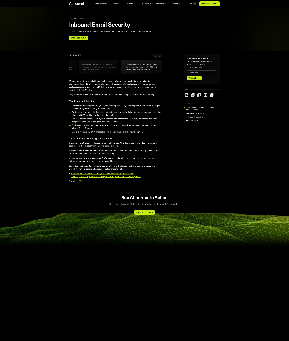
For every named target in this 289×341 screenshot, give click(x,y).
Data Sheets (84, 18)
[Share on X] (193, 95)
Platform (115, 4)
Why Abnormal (101, 4)
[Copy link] (211, 95)
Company (174, 4)
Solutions (129, 4)
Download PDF (76, 181)
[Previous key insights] (155, 56)
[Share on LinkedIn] (186, 95)
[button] (99, 67)
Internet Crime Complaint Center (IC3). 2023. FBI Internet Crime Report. (102, 173)
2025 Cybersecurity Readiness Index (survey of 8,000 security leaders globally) (106, 176)
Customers (144, 4)
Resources (159, 4)
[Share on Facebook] (199, 95)
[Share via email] (205, 95)
